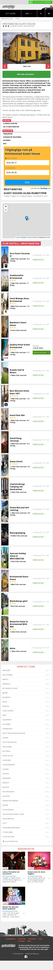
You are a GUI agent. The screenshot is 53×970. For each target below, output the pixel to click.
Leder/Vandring (8, 765)
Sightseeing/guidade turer (13, 814)
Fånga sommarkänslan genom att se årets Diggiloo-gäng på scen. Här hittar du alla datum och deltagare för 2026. (36, 879)
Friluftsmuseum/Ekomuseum (13, 733)
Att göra (10, 13)
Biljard (5, 693)
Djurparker (6, 720)
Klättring (6, 751)
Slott (4, 823)
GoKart (5, 738)
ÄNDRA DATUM (38, 259)
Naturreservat (8, 792)
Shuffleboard (8, 810)
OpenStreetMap (32, 237)
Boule (4, 702)
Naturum (6, 796)
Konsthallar (7, 756)
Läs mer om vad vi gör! (39, 949)
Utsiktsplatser (8, 837)
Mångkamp (6, 778)
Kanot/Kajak (7, 747)
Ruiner (5, 805)
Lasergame (6, 760)
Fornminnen (7, 729)
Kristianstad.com (7, 19)
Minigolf (5, 783)
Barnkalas (6, 684)
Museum (5, 787)
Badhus (5, 679)
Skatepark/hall (8, 819)
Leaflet (18, 237)
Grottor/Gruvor (9, 742)
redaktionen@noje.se (32, 954)
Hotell (17, 19)
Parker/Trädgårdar (10, 801)
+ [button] (6, 206)
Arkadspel (6, 670)
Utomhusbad (7, 832)
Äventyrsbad (7, 675)
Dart (4, 715)
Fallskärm (6, 724)
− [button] (6, 210)
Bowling (5, 706)
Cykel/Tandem (7, 711)
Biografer (6, 697)
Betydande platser (9, 688)
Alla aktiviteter (11, 841)
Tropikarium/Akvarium (11, 828)
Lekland (5, 769)
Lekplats (5, 774)
